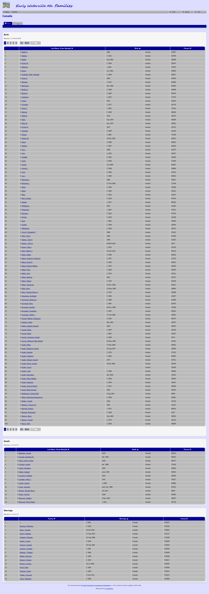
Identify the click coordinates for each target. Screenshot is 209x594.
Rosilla (24, 217)
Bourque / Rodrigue (26, 526)
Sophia (24, 225)
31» (21, 43)
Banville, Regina (27, 409)
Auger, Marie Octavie (29, 390)
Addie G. (25, 52)
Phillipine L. (26, 206)
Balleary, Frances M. (29, 405)
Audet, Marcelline (28, 375)
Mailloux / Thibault (26, 552)
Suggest (18, 24)
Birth (137, 48)
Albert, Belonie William (29, 266)
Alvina (24, 71)
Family (51, 519)
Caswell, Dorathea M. (26, 457)
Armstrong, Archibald (29, 296)
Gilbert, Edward (24, 472)
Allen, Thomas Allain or (30, 292)
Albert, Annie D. (27, 262)
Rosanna (25, 213)
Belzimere (25, 86)
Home (7, 12)
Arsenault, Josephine (29, 311)
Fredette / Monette (26, 537)
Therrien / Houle (25, 571)
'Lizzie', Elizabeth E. (29, 232)
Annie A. (25, 78)
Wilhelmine (25, 228)
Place (9, 24)
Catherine (25, 97)
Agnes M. (25, 63)
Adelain (24, 56)
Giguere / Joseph (26, 545)
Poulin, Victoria (24, 494)
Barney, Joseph (27, 420)
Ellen (23, 120)
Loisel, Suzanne (24, 487)
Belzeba (24, 82)
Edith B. (24, 116)
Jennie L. (25, 168)
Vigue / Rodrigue (25, 579)
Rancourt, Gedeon (25, 498)
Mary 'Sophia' (26, 198)
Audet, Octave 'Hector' (29, 386)
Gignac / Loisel (25, 541)
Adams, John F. (27, 240)
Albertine (25, 67)
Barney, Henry (27, 416)
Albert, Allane (26, 255)
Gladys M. (25, 138)
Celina (24, 101)
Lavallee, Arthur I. (25, 479)
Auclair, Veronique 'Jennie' (31, 337)
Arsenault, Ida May (28, 307)
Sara (23, 221)
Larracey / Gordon (26, 549)
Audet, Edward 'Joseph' (30, 360)
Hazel (24, 142)
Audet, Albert (26, 345)
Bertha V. (25, 90)
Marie (24, 187)
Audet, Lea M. (27, 367)
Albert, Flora (26, 270)
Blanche (24, 93)
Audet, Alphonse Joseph (30, 349)
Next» (27, 43)
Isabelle (24, 157)
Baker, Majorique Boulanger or (32, 397)
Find (173, 12)
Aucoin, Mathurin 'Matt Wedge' (32, 341)
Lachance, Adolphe (25, 476)
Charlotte (25, 105)
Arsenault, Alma (27, 304)
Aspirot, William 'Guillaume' (31, 319)
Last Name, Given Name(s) (61, 48)
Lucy (23, 176)
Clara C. (24, 108)
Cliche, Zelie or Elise (26, 461)
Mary (23, 195)
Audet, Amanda (27, 352)
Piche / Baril (24, 567)
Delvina (24, 112)
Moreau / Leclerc (25, 564)
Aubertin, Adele (27, 322)
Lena (23, 172)
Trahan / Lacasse (26, 575)
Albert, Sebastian (28, 285)
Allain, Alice (26, 288)
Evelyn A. (25, 127)
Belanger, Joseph (25, 453)
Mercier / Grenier (25, 560)
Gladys (24, 135)
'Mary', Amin (26, 236)
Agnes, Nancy (27, 247)
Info (199, 12)
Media (187, 12)
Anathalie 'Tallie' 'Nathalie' (30, 75)
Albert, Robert (26, 281)
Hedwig (24, 146)
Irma (23, 153)
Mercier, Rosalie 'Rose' (27, 491)
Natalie (24, 202)
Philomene (25, 210)
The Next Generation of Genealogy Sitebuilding (96, 585)
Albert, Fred (26, 273)
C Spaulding (109, 588)
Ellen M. (25, 123)
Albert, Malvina (27, 277)
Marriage (123, 519)
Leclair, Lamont (24, 483)
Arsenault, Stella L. (28, 315)
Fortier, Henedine (25, 468)
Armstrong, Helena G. (29, 300)
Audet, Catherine (27, 356)
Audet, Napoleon (27, 382)
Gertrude (25, 131)
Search (15, 12)
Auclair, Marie (26, 334)
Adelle (24, 60)
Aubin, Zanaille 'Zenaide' (30, 326)
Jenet (24, 161)
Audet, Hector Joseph (29, 364)
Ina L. (24, 150)
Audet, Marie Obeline (29, 379)
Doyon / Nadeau (25, 534)
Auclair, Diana (26, 330)
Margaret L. (26, 180)
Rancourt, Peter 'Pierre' (27, 502)
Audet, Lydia (26, 371)
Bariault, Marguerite (28, 412)
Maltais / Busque (26, 556)
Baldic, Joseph (27, 401)
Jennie (24, 165)
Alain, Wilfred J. (27, 251)
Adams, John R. (27, 243)
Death (134, 449)
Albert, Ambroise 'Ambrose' (31, 258)
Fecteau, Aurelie (24, 464)
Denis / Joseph (25, 530)
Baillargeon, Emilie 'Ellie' (30, 394)
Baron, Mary (26, 424)
